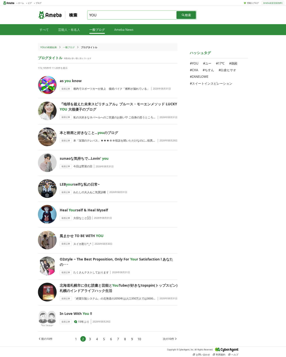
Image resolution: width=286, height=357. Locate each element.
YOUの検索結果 (48, 47)
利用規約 (220, 354)
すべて (44, 29)
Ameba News (123, 29)
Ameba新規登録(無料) (272, 3)
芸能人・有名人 (69, 29)
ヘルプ (234, 354)
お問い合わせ (203, 354)
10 (139, 339)
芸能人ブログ (253, 3)
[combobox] (132, 15)
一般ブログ (69, 47)
